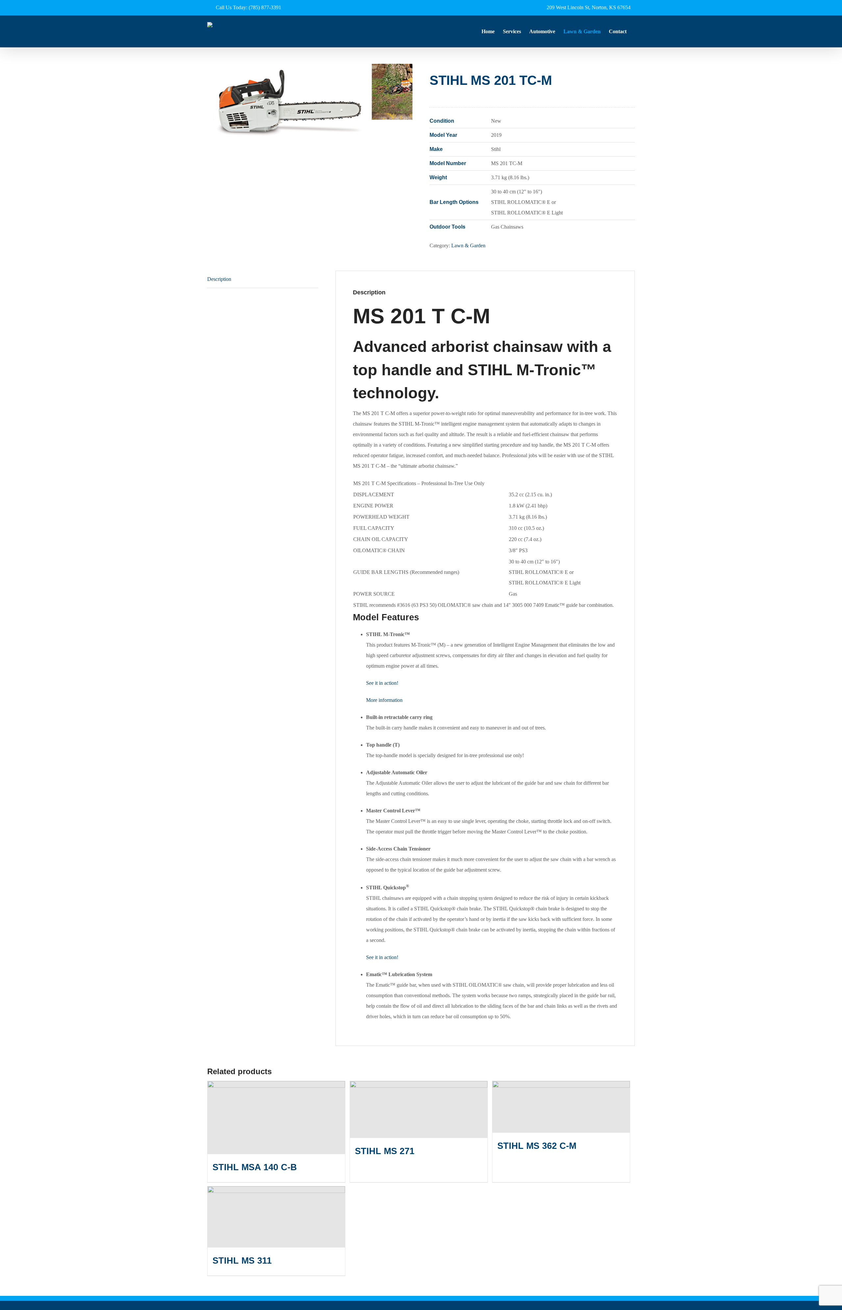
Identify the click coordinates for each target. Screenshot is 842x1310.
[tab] (262, 279)
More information (384, 700)
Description (219, 279)
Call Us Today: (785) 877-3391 (248, 7)
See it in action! (382, 683)
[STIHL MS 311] (276, 1217)
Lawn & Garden (468, 245)
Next (408, 104)
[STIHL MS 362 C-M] (561, 1107)
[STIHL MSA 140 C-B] (276, 1117)
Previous (212, 104)
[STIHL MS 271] (418, 1109)
